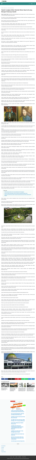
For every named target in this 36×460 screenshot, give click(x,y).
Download (3, 445)
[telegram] (31, 379)
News (3, 447)
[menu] (2, 4)
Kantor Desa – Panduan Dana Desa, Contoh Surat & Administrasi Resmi (19, 458)
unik (3, 448)
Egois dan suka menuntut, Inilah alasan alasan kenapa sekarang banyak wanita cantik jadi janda (17, 438)
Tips (3, 450)
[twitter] (11, 379)
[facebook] (4, 379)
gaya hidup (4, 451)
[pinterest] (18, 379)
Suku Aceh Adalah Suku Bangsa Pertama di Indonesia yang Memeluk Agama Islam (16, 193)
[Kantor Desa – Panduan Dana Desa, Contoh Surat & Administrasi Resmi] (4, 1)
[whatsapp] (24, 379)
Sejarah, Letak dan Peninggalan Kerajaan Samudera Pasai (4, 389)
